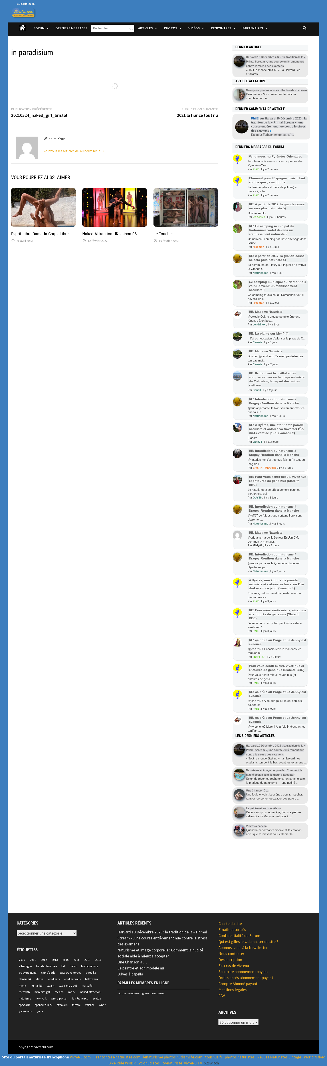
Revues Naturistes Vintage (279, 1057)
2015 (66, 960)
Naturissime (260, 273)
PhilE (256, 169)
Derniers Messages (71, 28)
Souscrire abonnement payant (243, 971)
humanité (36, 985)
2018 (98, 960)
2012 (44, 960)
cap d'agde (48, 973)
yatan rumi (25, 1011)
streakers (62, 1005)
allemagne (25, 966)
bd (63, 966)
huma (22, 985)
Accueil (22, 30)
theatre (76, 1005)
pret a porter (59, 998)
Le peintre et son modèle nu (140, 968)
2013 (55, 960)
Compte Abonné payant (237, 983)
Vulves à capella (130, 974)
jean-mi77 (259, 217)
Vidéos (194, 28)
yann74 (257, 441)
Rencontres (221, 28)
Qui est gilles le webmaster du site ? (248, 941)
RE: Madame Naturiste (266, 311)
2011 (33, 960)
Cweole (257, 342)
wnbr (102, 1005)
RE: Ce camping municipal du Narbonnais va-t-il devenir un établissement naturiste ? (271, 230)
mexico (59, 992)
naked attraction (90, 992)
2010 (22, 960)
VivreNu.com (80, 1057)
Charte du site (230, 923)
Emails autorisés (232, 929)
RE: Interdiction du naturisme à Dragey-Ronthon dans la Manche (274, 452)
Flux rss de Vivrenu (233, 965)
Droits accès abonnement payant (245, 977)
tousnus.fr (213, 1057)
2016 (76, 960)
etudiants (54, 979)
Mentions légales (232, 989)
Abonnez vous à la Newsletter (243, 947)
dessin (40, 979)
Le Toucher (163, 233)
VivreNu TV (193, 1063)
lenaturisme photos (159, 1057)
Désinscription (230, 959)
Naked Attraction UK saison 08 (109, 233)
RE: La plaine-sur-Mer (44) (269, 333)
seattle (97, 998)
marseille (87, 985)
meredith (24, 992)
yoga (40, 1011)
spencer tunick (43, 1005)
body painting (27, 973)
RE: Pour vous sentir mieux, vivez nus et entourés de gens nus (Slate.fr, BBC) (278, 481)
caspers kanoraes (70, 973)
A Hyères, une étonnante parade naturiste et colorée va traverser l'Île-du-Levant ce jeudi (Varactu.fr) (276, 584)
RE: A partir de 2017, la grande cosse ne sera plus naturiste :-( (277, 258)
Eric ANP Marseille (265, 467)
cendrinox (259, 324)
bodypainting (89, 966)
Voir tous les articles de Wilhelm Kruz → (74, 151)
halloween (91, 979)
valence (89, 1005)
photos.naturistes (239, 1057)
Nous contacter (231, 953)
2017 (87, 960)
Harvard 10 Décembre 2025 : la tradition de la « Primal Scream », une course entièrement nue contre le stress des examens (162, 938)
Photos (170, 28)
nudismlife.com (189, 1057)
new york (41, 998)
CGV (221, 995)
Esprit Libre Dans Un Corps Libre (40, 233)
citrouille (90, 973)
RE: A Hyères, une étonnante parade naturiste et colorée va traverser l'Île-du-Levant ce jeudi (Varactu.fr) (276, 429)
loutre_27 (259, 656)
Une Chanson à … (132, 962)
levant (50, 985)
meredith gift (42, 992)
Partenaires (252, 28)
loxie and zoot (68, 985)
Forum (39, 28)
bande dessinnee (46, 966)
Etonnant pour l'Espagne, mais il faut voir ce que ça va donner (277, 180)
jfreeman (258, 246)
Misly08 (257, 545)
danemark (25, 979)
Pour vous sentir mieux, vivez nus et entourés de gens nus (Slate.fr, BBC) (276, 668)
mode (72, 992)
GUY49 (257, 497)
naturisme (25, 998)
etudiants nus (72, 979)
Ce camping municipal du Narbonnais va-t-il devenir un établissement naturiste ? (277, 286)
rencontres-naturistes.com (118, 1057)
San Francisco (79, 998)
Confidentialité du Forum (239, 935)
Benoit (257, 390)
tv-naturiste (172, 1063)
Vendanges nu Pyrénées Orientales (275, 156)
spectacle (24, 1005)
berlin (73, 966)
